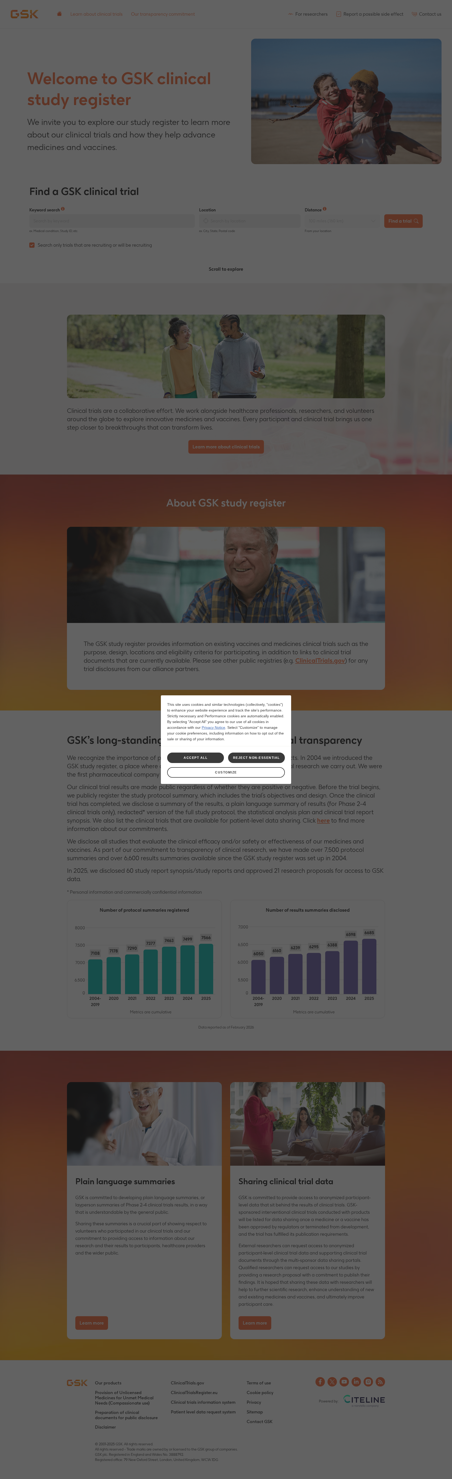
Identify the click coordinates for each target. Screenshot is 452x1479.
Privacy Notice (213, 727)
